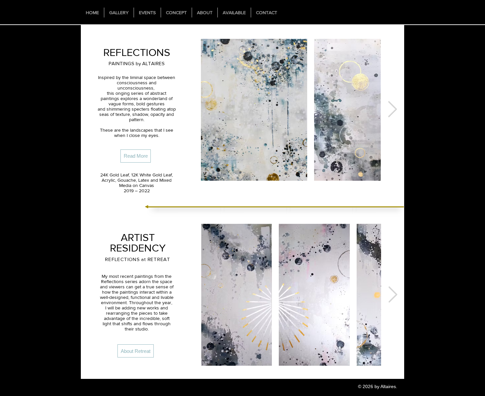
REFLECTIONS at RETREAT (137, 259)
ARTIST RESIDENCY (138, 242)
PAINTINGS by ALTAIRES (137, 63)
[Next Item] (392, 109)
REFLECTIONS (136, 52)
